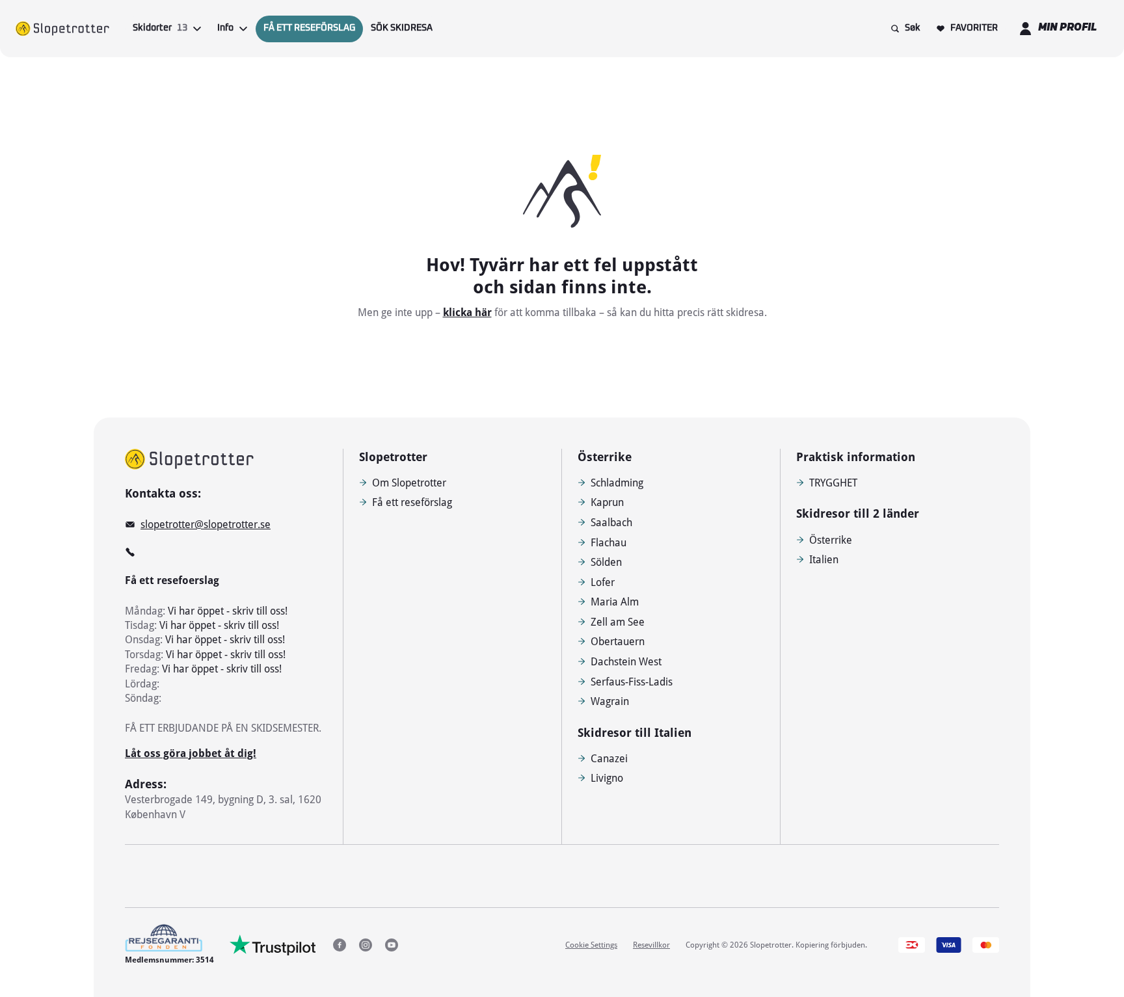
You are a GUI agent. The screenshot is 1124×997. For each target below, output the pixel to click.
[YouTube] (391, 945)
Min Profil (1067, 28)
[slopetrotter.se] (189, 459)
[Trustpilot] (273, 945)
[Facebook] (339, 945)
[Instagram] (365, 945)
